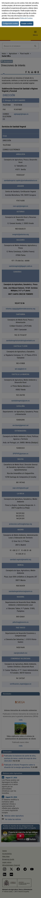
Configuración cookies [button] (10, 23)
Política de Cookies (26, 18)
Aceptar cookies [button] (26, 23)
